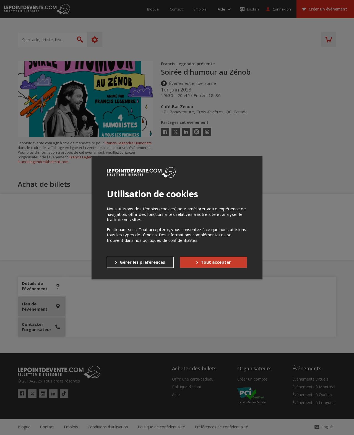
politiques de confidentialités (170, 240)
